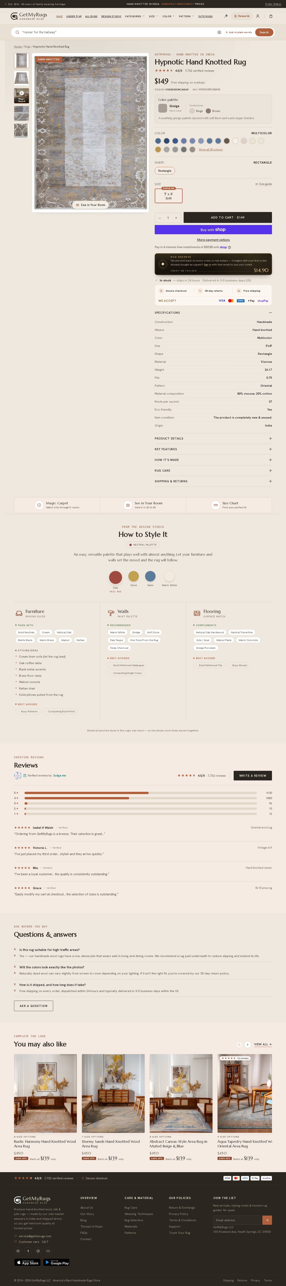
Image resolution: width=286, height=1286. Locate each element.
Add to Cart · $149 (228, 217)
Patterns (130, 1233)
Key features (166, 449)
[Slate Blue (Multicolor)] (218, 141)
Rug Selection (134, 1220)
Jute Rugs (205, 16)
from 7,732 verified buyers (165, 5)
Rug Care (131, 1207)
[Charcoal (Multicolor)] (183, 149)
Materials (131, 1226)
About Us (86, 1207)
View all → (263, 1044)
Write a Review (252, 776)
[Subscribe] (267, 1220)
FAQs (84, 1233)
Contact (85, 1239)
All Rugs (91, 16)
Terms (268, 1280)
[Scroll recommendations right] (247, 1044)
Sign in (207, 264)
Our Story (87, 1214)
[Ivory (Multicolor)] (235, 141)
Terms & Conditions (182, 1220)
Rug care (162, 470)
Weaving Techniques (139, 1214)
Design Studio (111, 16)
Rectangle (164, 171)
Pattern (185, 16)
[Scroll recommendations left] (239, 1044)
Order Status (273, 3)
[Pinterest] (38, 1251)
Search (264, 32)
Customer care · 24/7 (33, 1242)
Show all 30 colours (211, 149)
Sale (59, 16)
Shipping (228, 1280)
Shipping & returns (171, 481)
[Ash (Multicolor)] (166, 149)
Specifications (167, 313)
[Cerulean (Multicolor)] (158, 141)
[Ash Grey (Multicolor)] (175, 149)
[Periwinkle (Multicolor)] (183, 141)
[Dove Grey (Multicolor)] (192, 149)
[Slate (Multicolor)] (209, 141)
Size (152, 16)
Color (166, 16)
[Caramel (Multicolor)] (158, 149)
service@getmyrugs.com (35, 1236)
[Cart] (271, 16)
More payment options (213, 240)
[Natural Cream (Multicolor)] (244, 141)
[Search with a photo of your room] (219, 32)
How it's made (167, 460)
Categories (133, 16)
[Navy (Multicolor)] (166, 141)
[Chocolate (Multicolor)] (226, 141)
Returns (242, 1280)
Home (18, 46)
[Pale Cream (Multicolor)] (261, 141)
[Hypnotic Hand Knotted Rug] (21, 60)
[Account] (257, 16)
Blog (83, 1220)
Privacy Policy (178, 1214)
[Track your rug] (226, 16)
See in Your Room (93, 205)
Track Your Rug (179, 1233)
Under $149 (73, 16)
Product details (169, 438)
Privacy (255, 1280)
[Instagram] (18, 1251)
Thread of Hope (91, 1226)
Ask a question (34, 1006)
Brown (216, 111)
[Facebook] (28, 1251)
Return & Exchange (182, 1207)
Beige (199, 111)
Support (174, 1226)
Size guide (265, 184)
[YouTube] (48, 1251)
